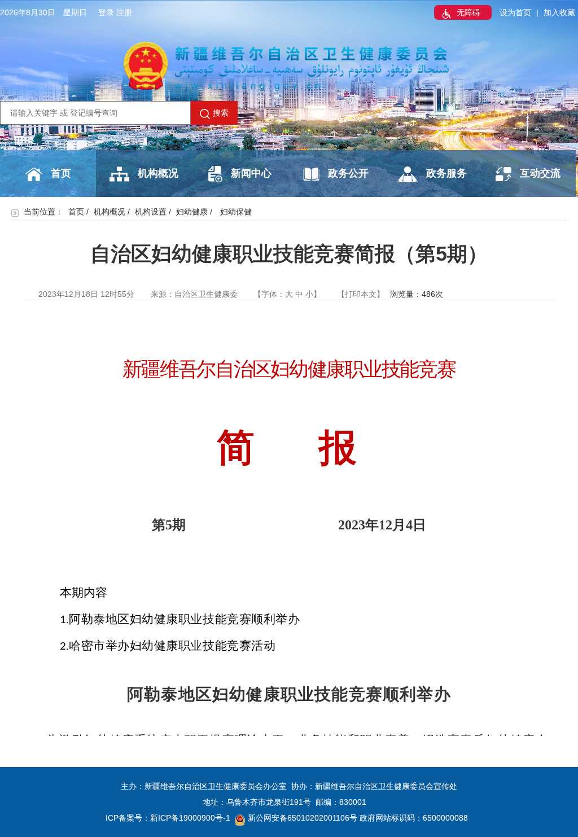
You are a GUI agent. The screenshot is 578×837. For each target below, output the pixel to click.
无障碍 (468, 12)
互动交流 (540, 173)
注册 (124, 12)
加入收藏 (559, 12)
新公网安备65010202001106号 (302, 817)
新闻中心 (251, 173)
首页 (61, 173)
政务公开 (348, 173)
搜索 (221, 112)
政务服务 (446, 173)
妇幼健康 (192, 211)
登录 (106, 12)
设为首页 (515, 12)
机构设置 (151, 211)
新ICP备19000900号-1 (190, 817)
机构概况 (158, 173)
